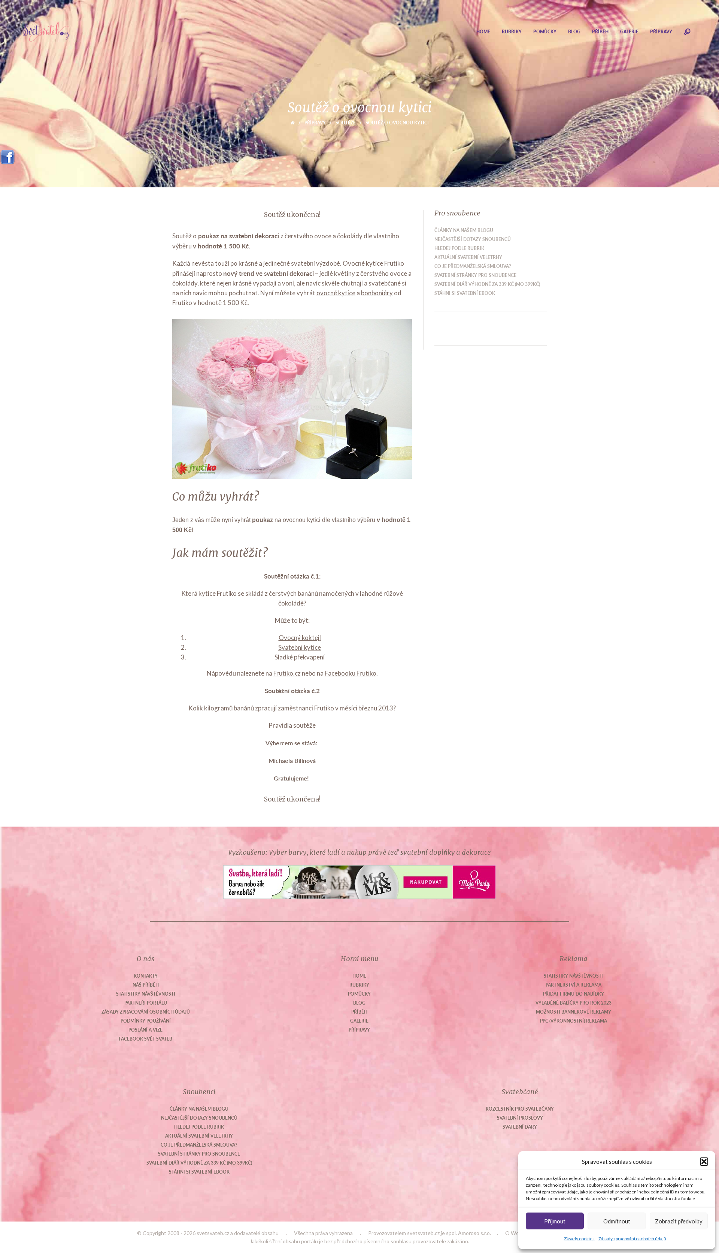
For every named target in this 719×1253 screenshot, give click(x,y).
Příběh (600, 31)
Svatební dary (520, 1127)
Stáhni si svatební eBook (464, 293)
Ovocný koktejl (300, 637)
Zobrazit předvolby (679, 1221)
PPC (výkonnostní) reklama (573, 1021)
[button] (704, 1161)
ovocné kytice (335, 293)
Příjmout (554, 1221)
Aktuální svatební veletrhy (468, 257)
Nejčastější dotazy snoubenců (472, 239)
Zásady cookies (579, 1238)
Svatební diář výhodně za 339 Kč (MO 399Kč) (487, 284)
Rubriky (512, 31)
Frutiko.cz (287, 673)
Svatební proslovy (520, 1118)
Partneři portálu (145, 1003)
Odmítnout (616, 1221)
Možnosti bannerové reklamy (573, 1012)
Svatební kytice (299, 647)
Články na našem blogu (463, 230)
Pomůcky (544, 31)
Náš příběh (146, 985)
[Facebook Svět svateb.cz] (7, 154)
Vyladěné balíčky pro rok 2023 (574, 1003)
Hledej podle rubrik (459, 248)
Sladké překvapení (299, 657)
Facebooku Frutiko (350, 673)
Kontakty (146, 976)
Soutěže (346, 123)
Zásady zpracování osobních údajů (632, 1238)
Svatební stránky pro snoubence (475, 275)
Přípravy (661, 31)
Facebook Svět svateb (145, 1039)
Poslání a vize (145, 1030)
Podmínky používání (146, 1021)
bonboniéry (377, 293)
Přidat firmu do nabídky (573, 994)
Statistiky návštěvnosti (145, 994)
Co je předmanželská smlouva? (472, 266)
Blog (574, 31)
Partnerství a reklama (573, 985)
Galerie (629, 31)
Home (483, 31)
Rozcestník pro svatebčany (520, 1109)
